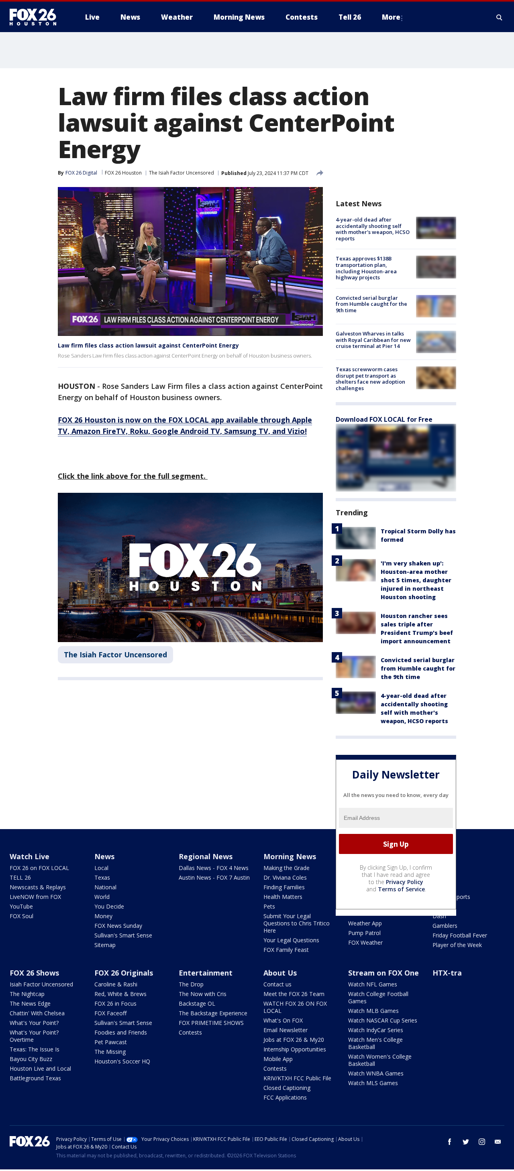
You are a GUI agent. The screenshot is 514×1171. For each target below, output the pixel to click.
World (102, 897)
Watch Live (29, 856)
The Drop (191, 984)
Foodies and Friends (120, 1032)
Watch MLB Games (373, 1010)
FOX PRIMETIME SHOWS (211, 1023)
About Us (280, 973)
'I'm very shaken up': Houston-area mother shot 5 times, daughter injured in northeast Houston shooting (416, 580)
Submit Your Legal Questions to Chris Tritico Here (296, 923)
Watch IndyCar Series (375, 1030)
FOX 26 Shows (34, 973)
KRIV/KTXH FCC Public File (297, 1078)
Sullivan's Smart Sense (123, 935)
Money (103, 916)
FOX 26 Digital (81, 172)
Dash (439, 916)
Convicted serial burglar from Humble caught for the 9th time (371, 304)
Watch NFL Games (372, 984)
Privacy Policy (404, 882)
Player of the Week (457, 945)
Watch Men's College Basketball (375, 1043)
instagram (481, 1141)
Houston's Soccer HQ (122, 1061)
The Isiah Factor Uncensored (181, 172)
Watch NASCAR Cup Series (382, 1020)
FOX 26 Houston (123, 172)
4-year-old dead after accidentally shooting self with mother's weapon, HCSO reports (373, 229)
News (104, 856)
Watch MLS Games (373, 1083)
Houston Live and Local (40, 1068)
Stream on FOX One (383, 973)
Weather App (365, 923)
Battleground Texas (35, 1078)
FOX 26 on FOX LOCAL (39, 868)
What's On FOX (283, 1020)
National (105, 887)
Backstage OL (197, 1003)
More (391, 17)
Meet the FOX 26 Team (293, 994)
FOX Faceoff (110, 1013)
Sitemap (105, 945)
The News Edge (30, 1003)
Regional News (206, 856)
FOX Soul (21, 916)
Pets (269, 906)
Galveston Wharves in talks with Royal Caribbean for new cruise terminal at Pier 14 (373, 340)
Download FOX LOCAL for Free (384, 419)
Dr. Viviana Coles (285, 877)
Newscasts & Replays (38, 887)
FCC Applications (285, 1097)
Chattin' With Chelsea (37, 1013)
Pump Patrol (364, 933)
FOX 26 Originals (123, 973)
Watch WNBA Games (376, 1073)
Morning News (289, 856)
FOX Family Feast (286, 949)
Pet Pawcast (110, 1042)
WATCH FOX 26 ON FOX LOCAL (295, 1007)
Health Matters (282, 897)
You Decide (109, 906)
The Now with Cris (202, 994)
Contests (190, 1032)
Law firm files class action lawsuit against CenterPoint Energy (148, 345)
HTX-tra (447, 973)
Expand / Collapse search (499, 17)
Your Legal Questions (291, 940)
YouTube (21, 906)
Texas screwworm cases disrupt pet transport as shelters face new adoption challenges (370, 379)
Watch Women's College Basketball (380, 1060)
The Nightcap (27, 994)
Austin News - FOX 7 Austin (214, 877)
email (498, 1141)
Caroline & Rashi (115, 984)
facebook (449, 1141)
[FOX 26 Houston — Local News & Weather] (36, 17)
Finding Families (284, 887)
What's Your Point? (34, 1023)
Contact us (277, 984)
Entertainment (206, 973)
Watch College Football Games (378, 997)
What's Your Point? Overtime (34, 1036)
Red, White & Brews (120, 994)
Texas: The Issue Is (34, 1049)
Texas (102, 877)
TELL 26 (20, 877)
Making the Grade (286, 868)
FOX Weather (365, 942)
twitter (465, 1141)
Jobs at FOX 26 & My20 (293, 1039)
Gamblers (444, 925)
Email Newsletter (285, 1030)
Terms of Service (401, 889)
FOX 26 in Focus (115, 1003)
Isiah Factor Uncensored (41, 984)
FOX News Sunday (118, 925)
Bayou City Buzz (31, 1059)
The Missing (110, 1051)
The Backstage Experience (213, 1013)
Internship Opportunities (294, 1049)
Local (101, 868)
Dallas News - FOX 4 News (214, 868)
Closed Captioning (286, 1088)
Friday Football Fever (459, 935)
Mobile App (278, 1059)
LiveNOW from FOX (35, 897)
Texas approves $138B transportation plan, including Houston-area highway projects (366, 268)
